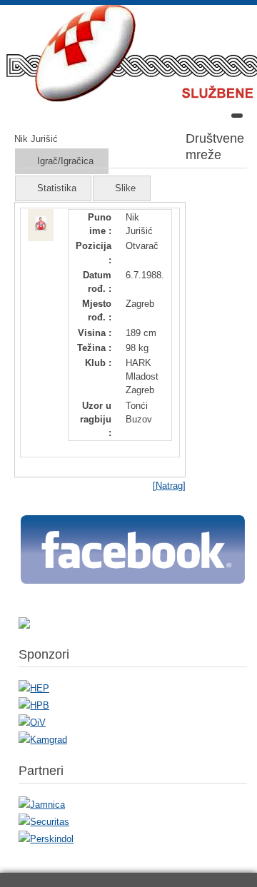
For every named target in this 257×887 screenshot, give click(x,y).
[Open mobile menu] (237, 115)
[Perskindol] (46, 838)
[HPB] (34, 705)
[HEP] (34, 688)
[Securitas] (44, 821)
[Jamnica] (42, 804)
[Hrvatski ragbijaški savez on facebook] (133, 582)
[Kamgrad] (43, 739)
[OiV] (32, 722)
